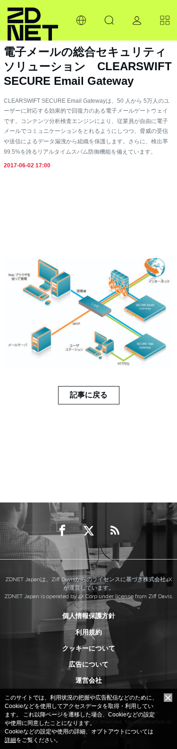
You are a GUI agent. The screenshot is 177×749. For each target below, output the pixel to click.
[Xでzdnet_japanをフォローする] (88, 530)
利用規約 (89, 632)
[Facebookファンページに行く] (62, 530)
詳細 (10, 740)
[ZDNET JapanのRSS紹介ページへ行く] (115, 530)
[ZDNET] (33, 20)
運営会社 (89, 680)
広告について (89, 664)
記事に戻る (89, 395)
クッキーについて (88, 648)
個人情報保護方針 (88, 615)
